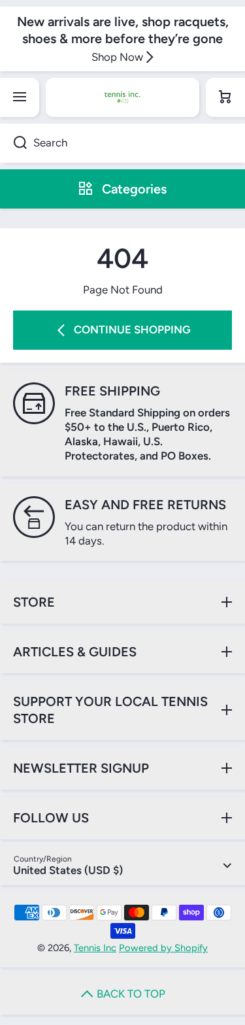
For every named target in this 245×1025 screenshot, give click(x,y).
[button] (225, 97)
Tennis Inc (95, 948)
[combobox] (122, 143)
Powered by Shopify (163, 948)
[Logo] (122, 97)
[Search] (13, 143)
